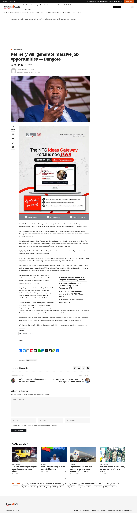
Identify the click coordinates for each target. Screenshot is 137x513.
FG (6, 12)
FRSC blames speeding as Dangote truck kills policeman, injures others (24, 469)
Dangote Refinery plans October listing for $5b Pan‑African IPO (70, 285)
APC (37, 12)
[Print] (22, 64)
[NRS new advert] (54, 173)
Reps (61, 487)
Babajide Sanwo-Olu (53, 12)
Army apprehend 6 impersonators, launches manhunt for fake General (112, 469)
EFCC (68, 12)
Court (79, 12)
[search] (128, 7)
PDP (63, 12)
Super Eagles (44, 487)
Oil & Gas (43, 464)
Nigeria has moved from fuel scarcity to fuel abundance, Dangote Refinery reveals (81, 469)
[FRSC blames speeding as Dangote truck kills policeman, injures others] (24, 454)
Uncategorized (18, 49)
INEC (74, 12)
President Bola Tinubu (28, 12)
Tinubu (43, 12)
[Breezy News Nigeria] (11, 504)
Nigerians (71, 487)
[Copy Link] (18, 64)
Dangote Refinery (31, 360)
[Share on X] (12, 64)
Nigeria (24, 487)
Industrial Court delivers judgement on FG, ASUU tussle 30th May (71, 293)
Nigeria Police (110, 487)
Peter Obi (98, 487)
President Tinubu (14, 12)
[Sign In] (124, 7)
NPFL (88, 487)
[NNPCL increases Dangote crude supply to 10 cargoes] (54, 454)
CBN (54, 487)
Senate (33, 487)
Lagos (81, 487)
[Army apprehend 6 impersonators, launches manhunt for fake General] (112, 454)
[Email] (15, 64)
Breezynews (23, 69)
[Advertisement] (50, 34)
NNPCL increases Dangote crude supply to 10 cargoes (53, 468)
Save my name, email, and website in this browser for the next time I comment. (35, 426)
